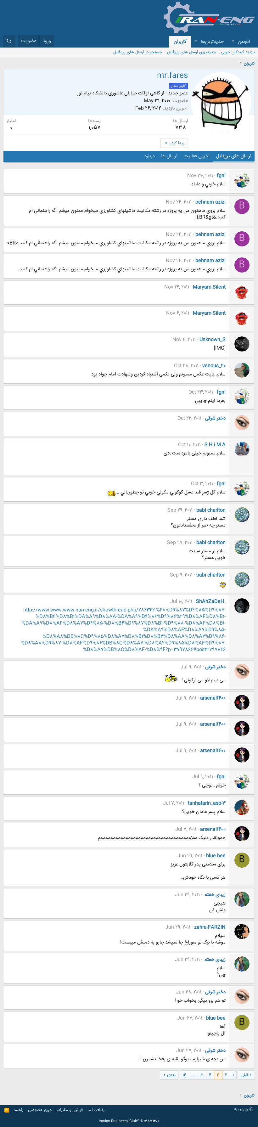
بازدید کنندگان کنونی (238, 52)
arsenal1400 (213, 698)
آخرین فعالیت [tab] (197, 156)
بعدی (171, 1075)
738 (180, 127)
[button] (232, 42)
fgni (221, 176)
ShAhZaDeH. (211, 602)
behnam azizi (210, 202)
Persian (241, 1110)
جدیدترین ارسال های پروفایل (191, 52)
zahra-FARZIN (210, 927)
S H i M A (215, 445)
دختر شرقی (215, 418)
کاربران (180, 42)
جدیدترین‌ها (212, 42)
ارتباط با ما (96, 1110)
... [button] (193, 1075)
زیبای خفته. (215, 895)
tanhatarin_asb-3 (207, 803)
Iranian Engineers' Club (129, 1121)
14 (184, 1075)
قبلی (244, 1075)
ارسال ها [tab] (169, 156)
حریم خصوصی (40, 1110)
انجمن (244, 42)
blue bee (216, 856)
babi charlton (211, 510)
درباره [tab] (150, 156)
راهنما (18, 1110)
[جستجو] (9, 41)
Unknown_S (212, 340)
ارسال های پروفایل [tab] (233, 156)
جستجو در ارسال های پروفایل (137, 52)
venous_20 (214, 366)
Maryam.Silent (209, 287)
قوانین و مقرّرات (70, 1110)
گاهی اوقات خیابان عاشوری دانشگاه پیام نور (118, 93)
